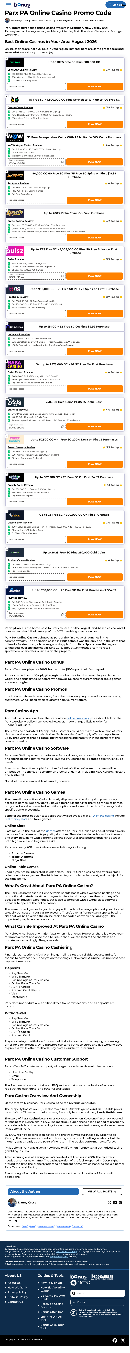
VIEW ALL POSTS (100, 1191)
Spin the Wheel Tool (51, 1318)
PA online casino (102, 815)
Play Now (95, 86)
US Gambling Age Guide (52, 1297)
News (25, 1226)
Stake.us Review (18, 409)
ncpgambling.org (59, 1256)
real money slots (16, 819)
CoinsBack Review (19, 334)
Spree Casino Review (21, 221)
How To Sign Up (51, 1282)
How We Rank (17, 1287)
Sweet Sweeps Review (21, 447)
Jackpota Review (18, 183)
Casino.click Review (20, 522)
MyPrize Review (17, 597)
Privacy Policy (17, 1292)
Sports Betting (63, 1226)
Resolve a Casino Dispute (51, 1305)
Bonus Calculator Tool (52, 1326)
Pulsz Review (16, 259)
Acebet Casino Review (21, 560)
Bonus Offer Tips (51, 1312)
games (51, 831)
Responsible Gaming (66, 1251)
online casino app (79, 718)
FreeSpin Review (18, 296)
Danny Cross (30, 20)
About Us (14, 1282)
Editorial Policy (18, 1297)
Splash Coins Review (20, 485)
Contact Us (15, 1301)
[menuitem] (97, 1302)
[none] (97, 1302)
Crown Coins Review (20, 107)
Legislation (77, 1226)
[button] (8, 4)
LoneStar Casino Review (22, 69)
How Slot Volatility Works (52, 1289)
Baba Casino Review (20, 372)
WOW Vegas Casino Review (25, 145)
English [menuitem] (81, 1302)
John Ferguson (64, 20)
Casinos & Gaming (46, 1226)
